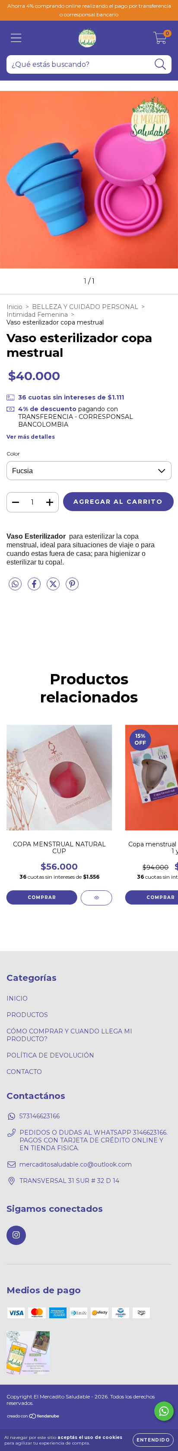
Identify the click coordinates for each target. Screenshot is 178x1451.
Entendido (153, 1440)
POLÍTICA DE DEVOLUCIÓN (50, 1055)
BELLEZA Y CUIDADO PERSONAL (85, 307)
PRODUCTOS (27, 1015)
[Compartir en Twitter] (54, 587)
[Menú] (16, 38)
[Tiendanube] (33, 1417)
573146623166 (39, 1116)
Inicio (14, 307)
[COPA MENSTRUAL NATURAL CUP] (96, 897)
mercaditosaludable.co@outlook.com (75, 1164)
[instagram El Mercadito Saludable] (16, 1235)
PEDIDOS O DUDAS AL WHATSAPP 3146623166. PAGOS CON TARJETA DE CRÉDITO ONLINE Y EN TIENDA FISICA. (93, 1140)
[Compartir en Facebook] (35, 587)
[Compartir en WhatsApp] (15, 584)
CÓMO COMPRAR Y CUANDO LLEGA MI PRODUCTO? (69, 1035)
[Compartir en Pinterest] (72, 587)
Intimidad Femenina (37, 314)
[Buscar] (160, 64)
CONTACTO (24, 1072)
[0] (160, 40)
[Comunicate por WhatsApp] (164, 1411)
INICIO (17, 998)
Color (13, 453)
